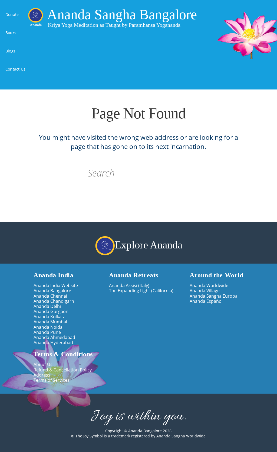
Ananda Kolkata (49, 316)
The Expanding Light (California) (141, 290)
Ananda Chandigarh (54, 301)
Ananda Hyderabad (53, 342)
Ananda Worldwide (209, 285)
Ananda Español (206, 301)
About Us (43, 364)
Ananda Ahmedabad (54, 337)
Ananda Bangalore (52, 290)
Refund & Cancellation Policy (63, 370)
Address (42, 375)
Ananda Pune (47, 332)
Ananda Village (205, 290)
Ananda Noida (48, 327)
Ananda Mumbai (50, 321)
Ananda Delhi (47, 306)
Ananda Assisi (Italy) (129, 285)
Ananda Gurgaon (51, 311)
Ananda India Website (56, 285)
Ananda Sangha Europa (214, 296)
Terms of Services (52, 380)
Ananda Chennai (50, 296)
